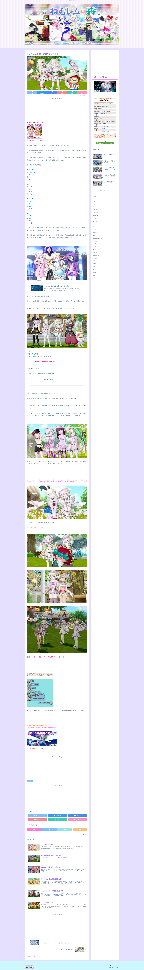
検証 (94, 275)
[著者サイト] (34, 829)
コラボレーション (97, 215)
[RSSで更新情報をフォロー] (80, 829)
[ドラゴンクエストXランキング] (42, 745)
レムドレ (95, 249)
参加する (114, 133)
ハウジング (95, 232)
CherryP (95, 201)
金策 (94, 277)
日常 (94, 269)
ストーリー (95, 224)
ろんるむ (95, 258)
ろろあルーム (96, 255)
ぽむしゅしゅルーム (97, 238)
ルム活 (94, 243)
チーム (94, 226)
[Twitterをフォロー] (49, 829)
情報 (94, 266)
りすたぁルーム (96, 241)
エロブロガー (96, 212)
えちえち (95, 209)
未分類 (94, 272)
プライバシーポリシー (112, 965)
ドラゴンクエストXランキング (35, 140)
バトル (94, 235)
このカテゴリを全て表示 (105, 131)
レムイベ (95, 246)
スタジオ (95, 221)
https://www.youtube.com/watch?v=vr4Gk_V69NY (41, 361)
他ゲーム (95, 260)
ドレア (94, 229)
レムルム (30, 781)
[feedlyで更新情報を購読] (64, 829)
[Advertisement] (57, 797)
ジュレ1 (94, 218)
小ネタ (94, 263)
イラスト (95, 207)
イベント (95, 204)
